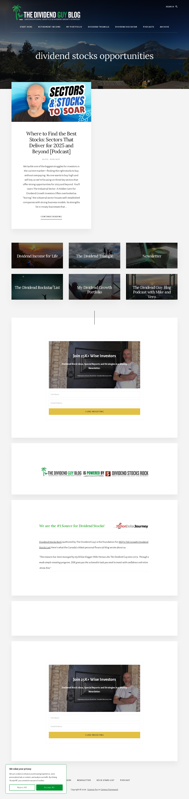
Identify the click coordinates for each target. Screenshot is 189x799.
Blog (45, 159)
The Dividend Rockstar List (37, 287)
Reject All (22, 787)
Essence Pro (92, 789)
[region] (36, 778)
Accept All (49, 787)
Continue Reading (51, 217)
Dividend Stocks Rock (50, 542)
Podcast (55, 159)
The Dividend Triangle (94, 256)
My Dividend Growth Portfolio (94, 290)
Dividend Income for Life (37, 256)
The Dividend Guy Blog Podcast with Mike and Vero (152, 292)
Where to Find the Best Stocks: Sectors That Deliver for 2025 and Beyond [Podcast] (51, 142)
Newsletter (151, 256)
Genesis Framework (109, 789)
